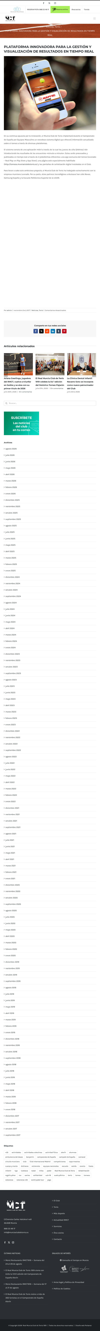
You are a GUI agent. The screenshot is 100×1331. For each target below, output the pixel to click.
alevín (63, 1152)
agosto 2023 (11, 680)
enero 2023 (10, 724)
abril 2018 (9, 1090)
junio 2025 (10, 538)
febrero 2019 (10, 1026)
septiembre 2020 (13, 904)
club (24, 1162)
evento (82, 1166)
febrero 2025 (11, 564)
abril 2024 (9, 628)
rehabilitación (83, 1171)
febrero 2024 (11, 641)
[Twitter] (9, 1242)
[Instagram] (13, 1242)
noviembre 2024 (12, 583)
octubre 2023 (11, 667)
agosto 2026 (11, 449)
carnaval (82, 1157)
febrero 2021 (10, 872)
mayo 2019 (10, 1007)
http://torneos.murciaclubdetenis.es (21, 164)
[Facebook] (5, 1242)
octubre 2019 (11, 975)
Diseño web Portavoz (84, 1325)
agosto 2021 (10, 833)
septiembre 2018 (12, 1058)
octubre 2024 (11, 590)
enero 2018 (10, 1109)
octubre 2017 (11, 1128)
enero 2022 (10, 801)
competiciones (60, 1162)
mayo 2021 (10, 853)
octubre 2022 (11, 744)
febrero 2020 (11, 949)
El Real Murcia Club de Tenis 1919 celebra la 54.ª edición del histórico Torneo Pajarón (50, 381)
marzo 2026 (10, 481)
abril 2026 (10, 474)
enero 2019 (10, 1032)
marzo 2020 (10, 942)
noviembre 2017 (12, 1122)
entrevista (36, 1166)
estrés (73, 1166)
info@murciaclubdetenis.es (16, 1232)
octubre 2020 (11, 898)
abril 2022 (10, 782)
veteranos (9, 1180)
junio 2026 (10, 461)
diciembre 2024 (12, 577)
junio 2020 (10, 923)
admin (9, 310)
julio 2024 (9, 609)
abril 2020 (10, 936)
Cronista (9, 1219)
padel (49, 1171)
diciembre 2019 (12, 962)
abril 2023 (10, 705)
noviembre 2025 (12, 506)
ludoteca (24, 1171)
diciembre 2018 (12, 1039)
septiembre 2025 (13, 519)
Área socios (59, 1233)
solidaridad (37, 1175)
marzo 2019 (10, 1019)
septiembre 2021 (12, 827)
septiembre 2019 (12, 981)
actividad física (51, 1152)
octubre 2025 (11, 513)
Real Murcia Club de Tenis (65, 1171)
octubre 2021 (11, 821)
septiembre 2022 (13, 750)
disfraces (24, 1166)
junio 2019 (10, 1000)
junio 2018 (10, 1077)
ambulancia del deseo (14, 1157)
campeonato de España (46, 1157)
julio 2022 (10, 763)
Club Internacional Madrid (40, 1162)
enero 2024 (10, 647)
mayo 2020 (10, 930)
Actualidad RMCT (61, 1220)
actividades (16, 1152)
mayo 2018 (10, 1084)
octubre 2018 (11, 1051)
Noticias (35, 310)
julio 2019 (9, 994)
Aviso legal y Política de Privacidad (69, 1282)
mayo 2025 (10, 545)
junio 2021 (10, 846)
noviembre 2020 (12, 891)
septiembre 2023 (13, 673)
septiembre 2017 (12, 1135)
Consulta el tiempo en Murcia (75, 1260)
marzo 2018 (10, 1096)
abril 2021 (9, 859)
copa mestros (74, 1162)
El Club (57, 1200)
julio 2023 (10, 686)
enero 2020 (10, 955)
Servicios (58, 1226)
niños (41, 1171)
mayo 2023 (10, 699)
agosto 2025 (11, 525)
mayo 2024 (10, 622)
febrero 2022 (11, 795)
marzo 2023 (10, 712)
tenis (70, 1175)
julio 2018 (9, 1071)
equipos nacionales (51, 1166)
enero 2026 (10, 493)
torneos (87, 1175)
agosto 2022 (11, 756)
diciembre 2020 (12, 885)
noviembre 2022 (12, 737)
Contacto (58, 1239)
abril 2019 (9, 1013)
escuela (65, 1166)
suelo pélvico (59, 1175)
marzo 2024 (10, 635)
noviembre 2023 (12, 660)
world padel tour (37, 1180)
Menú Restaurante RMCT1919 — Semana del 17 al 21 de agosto (25, 1286)
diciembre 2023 (12, 654)
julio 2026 (10, 455)
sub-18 (48, 1175)
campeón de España (67, 1157)
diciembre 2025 (12, 500)
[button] (6, 373)
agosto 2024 (11, 602)
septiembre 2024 (13, 596)
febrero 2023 (11, 718)
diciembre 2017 (12, 1116)
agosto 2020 (11, 910)
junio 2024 (10, 615)
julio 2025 (9, 532)
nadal (33, 1171)
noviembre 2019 (12, 968)
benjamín (30, 1157)
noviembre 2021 (12, 814)
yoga (49, 1180)
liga (16, 1171)
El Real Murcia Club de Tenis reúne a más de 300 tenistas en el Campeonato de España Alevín (25, 1298)
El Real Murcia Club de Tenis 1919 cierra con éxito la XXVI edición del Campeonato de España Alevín (24, 1274)
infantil (8, 1171)
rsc (20, 1175)
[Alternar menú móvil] (94, 18)
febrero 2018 (10, 1103)
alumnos (72, 1152)
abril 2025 (9, 551)
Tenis (41, 310)
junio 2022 (10, 769)
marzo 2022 (10, 788)
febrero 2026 (11, 487)
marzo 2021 (10, 865)
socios (27, 1175)
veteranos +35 (22, 1180)
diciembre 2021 (12, 808)
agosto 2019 (10, 987)
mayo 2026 (10, 468)
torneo (77, 1175)
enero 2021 (10, 878)
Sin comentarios (25, 392)
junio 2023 (10, 692)
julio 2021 (9, 840)
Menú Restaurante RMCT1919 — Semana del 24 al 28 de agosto (24, 1262)
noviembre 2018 (12, 1045)
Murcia (14, 1223)
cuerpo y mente (11, 1166)
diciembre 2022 (12, 731)
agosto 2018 (10, 1064)
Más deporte (59, 1213)
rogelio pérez (10, 1175)
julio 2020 (10, 917)
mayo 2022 (10, 776)
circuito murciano (12, 1162)
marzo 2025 (10, 558)
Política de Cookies (62, 1288)
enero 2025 (10, 570)
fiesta (91, 1166)
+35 (6, 1152)
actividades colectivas (33, 1152)
